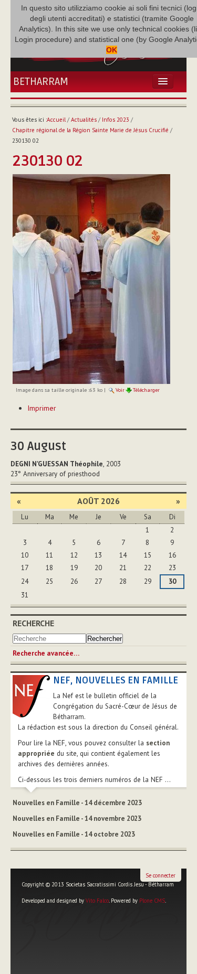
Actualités (84, 119)
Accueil (56, 119)
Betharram (40, 82)
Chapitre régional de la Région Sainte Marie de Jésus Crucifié (90, 130)
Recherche (33, 623)
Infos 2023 (115, 119)
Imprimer (41, 408)
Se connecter (160, 875)
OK (111, 50)
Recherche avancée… (46, 653)
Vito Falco (97, 900)
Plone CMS (152, 900)
